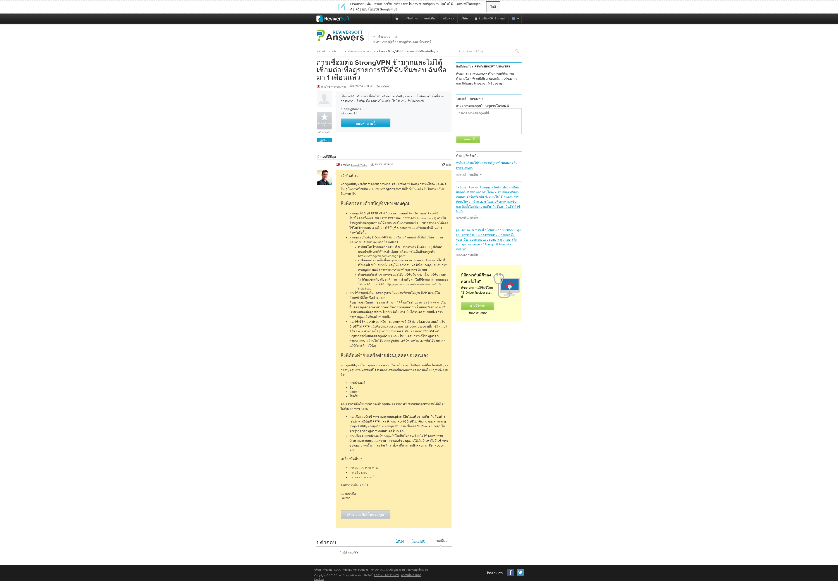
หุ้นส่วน (327, 569)
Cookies (319, 579)
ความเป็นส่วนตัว (411, 575)
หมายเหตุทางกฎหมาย (356, 569)
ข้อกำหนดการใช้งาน (386, 575)
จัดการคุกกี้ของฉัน (417, 569)
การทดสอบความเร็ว (362, 477)
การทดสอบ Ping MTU (363, 467)
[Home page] (397, 18)
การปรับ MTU (358, 472)
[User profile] (324, 183)
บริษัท (317, 569)
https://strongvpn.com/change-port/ (381, 256)
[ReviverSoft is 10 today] (387, 18)
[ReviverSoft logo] (333, 18)
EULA (337, 569)
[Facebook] (511, 575)
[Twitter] (520, 575)
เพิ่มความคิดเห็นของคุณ (365, 515)
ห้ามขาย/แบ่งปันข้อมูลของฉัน (388, 569)
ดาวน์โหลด (477, 305)
